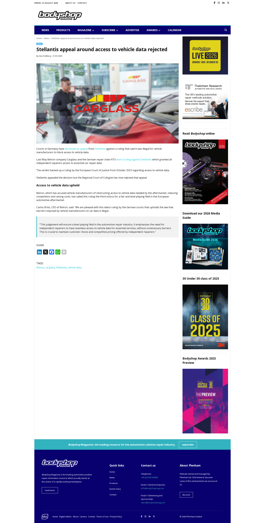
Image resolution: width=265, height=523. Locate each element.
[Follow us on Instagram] (219, 3)
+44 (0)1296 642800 (149, 477)
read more (50, 490)
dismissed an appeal (76, 148)
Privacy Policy (116, 516)
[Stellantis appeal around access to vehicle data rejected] (107, 142)
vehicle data (74, 267)
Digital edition (65, 516)
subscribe (188, 444)
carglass (50, 267)
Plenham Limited (194, 516)
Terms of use (102, 516)
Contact (82, 3)
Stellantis (100, 148)
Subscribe (108, 30)
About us (70, 3)
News (45, 30)
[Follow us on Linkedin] (223, 3)
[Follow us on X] (228, 3)
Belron (40, 267)
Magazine (84, 30)
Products (63, 30)
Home (112, 471)
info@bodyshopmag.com (152, 488)
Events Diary (115, 489)
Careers (83, 516)
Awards (152, 30)
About (75, 516)
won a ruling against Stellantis (134, 159)
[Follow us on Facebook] (215, 3)
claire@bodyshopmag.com (153, 502)
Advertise (132, 30)
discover (186, 494)
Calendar (174, 30)
